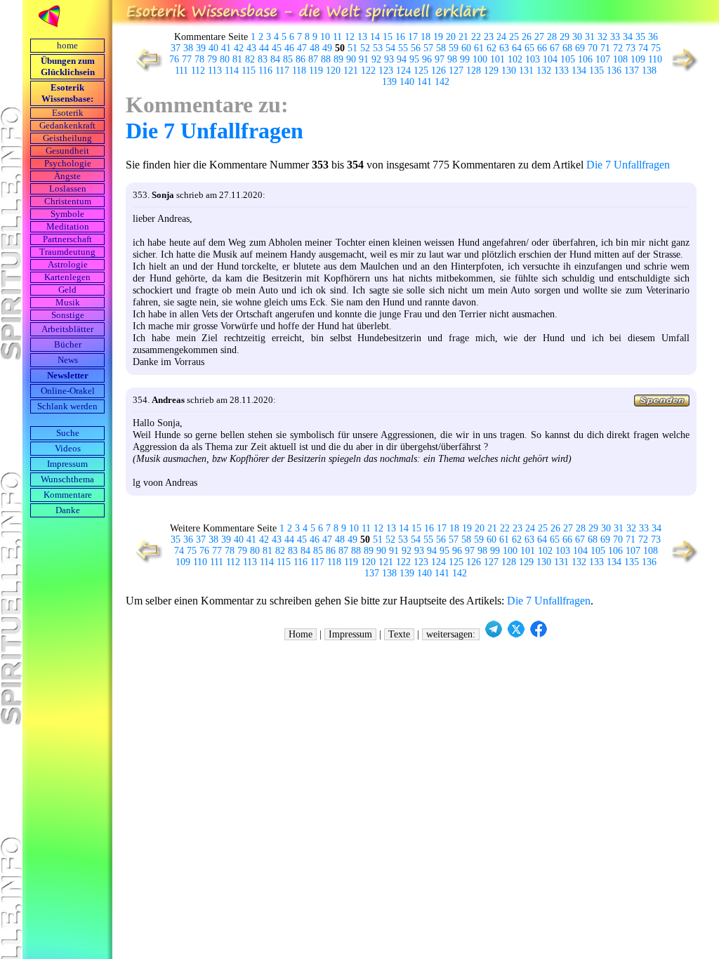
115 (249, 70)
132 (543, 70)
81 (237, 59)
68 (567, 48)
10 (325, 37)
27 (539, 37)
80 (225, 59)
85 (288, 59)
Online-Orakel (68, 391)
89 (338, 59)
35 (640, 37)
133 (561, 70)
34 (628, 37)
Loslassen (67, 189)
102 (515, 59)
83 (263, 59)
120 (333, 70)
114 (232, 70)
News (68, 360)
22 (476, 37)
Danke (67, 510)
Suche (67, 433)
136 (614, 70)
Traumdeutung (67, 252)
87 (313, 59)
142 (442, 82)
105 (567, 59)
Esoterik (68, 113)
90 (351, 59)
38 (188, 48)
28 (552, 37)
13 (362, 37)
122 (368, 70)
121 (350, 70)
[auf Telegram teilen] (493, 634)
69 (580, 48)
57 (428, 48)
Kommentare (68, 495)
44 (264, 48)
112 (198, 70)
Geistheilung (67, 138)
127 (456, 70)
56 (416, 48)
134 (579, 70)
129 (491, 70)
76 (174, 59)
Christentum (67, 201)
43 (251, 48)
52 (365, 48)
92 (376, 59)
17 (413, 37)
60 (466, 48)
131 (526, 70)
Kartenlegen (67, 277)
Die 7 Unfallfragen (214, 130)
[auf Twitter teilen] (516, 634)
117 (282, 70)
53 (378, 48)
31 (590, 37)
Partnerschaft (67, 239)
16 (400, 37)
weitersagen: (450, 634)
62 (491, 48)
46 (289, 48)
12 (350, 37)
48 (314, 48)
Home (300, 634)
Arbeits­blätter (67, 329)
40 (213, 48)
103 (532, 59)
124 (403, 70)
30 (577, 37)
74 (643, 48)
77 (187, 59)
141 (424, 82)
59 (454, 48)
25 (514, 37)
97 (439, 59)
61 (479, 48)
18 (425, 37)
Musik (67, 302)
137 (631, 70)
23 (489, 37)
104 (550, 59)
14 (375, 37)
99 (465, 59)
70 (593, 48)
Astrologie (68, 265)
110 (655, 59)
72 (618, 48)
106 (585, 59)
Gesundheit (67, 151)
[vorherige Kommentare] (146, 70)
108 (620, 59)
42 (239, 48)
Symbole (67, 214)
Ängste (67, 176)
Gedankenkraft (67, 126)
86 (300, 59)
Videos (68, 449)
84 (275, 59)
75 (656, 48)
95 (414, 59)
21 (463, 37)
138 (649, 70)
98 (452, 59)
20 (451, 37)
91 (364, 59)
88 (326, 59)
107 (602, 59)
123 (385, 70)
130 (508, 70)
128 (473, 70)
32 (602, 37)
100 (480, 59)
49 (327, 48)
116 (265, 70)
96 (427, 59)
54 (390, 48)
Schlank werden (67, 406)
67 (555, 48)
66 (542, 48)
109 (638, 59)
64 (517, 48)
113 (215, 70)
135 (596, 70)
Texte (399, 634)
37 (175, 48)
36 (653, 37)
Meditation (67, 227)
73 (630, 48)
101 (497, 59)
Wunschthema (67, 479)
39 (201, 48)
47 (302, 48)
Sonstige (67, 315)
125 (421, 70)
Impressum (67, 464)
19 (438, 37)
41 (226, 48)
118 (299, 70)
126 (438, 70)
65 (529, 48)
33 (615, 37)
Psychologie (67, 163)
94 (402, 59)
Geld (67, 290)
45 (277, 48)
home (67, 46)
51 (352, 48)
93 (389, 59)
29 (564, 37)
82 (250, 59)
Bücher (67, 345)
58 (441, 48)
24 (501, 37)
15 (388, 37)
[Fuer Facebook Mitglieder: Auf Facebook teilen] (538, 634)
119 (316, 70)
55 (403, 48)
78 (199, 59)
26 (527, 37)
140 (407, 82)
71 (605, 48)
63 (504, 48)
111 (181, 70)
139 (389, 82)
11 (337, 37)
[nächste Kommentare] (686, 70)
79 (212, 59)
